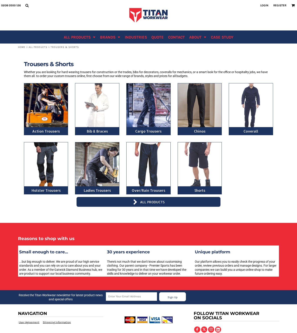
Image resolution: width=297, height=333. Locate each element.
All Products (38, 47)
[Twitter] (204, 329)
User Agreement (29, 322)
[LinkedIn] (218, 329)
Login (264, 5)
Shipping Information (57, 322)
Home (21, 47)
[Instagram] (211, 329)
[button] (27, 5)
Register (279, 5)
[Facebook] (197, 329)
